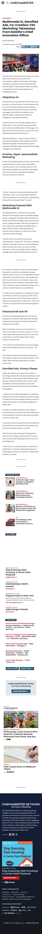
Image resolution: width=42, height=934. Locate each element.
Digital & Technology (11, 729)
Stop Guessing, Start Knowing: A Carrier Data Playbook (18, 572)
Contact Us (6, 895)
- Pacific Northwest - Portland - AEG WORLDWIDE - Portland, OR (17, 653)
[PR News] (9, 740)
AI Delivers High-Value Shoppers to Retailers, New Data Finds (25, 482)
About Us (24, 892)
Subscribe (15, 892)
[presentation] (20, 63)
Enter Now (9, 589)
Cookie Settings (18, 895)
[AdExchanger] (10, 882)
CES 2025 (6, 18)
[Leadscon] (10, 772)
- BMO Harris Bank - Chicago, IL (19, 645)
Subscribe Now (20, 691)
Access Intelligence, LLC (16, 923)
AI (16, 517)
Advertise (5, 892)
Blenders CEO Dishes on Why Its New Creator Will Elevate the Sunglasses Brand (26, 509)
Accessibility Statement (25, 897)
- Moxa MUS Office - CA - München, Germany (21, 636)
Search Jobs (26, 669)
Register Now (11, 577)
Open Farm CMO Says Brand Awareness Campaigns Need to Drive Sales (25, 496)
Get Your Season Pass (14, 603)
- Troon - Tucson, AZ (18, 661)
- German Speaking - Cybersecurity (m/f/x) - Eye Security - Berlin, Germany (21, 626)
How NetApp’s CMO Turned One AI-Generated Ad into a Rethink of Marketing (24, 522)
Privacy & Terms (8, 897)
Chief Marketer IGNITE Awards (17, 585)
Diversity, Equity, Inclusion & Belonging (16, 899)
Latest (6, 764)
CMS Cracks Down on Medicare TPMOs (20, 768)
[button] (2, 2)
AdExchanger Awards (17, 609)
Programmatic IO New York (20, 595)
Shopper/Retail (21, 478)
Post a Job (11, 669)
